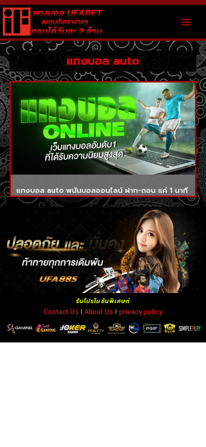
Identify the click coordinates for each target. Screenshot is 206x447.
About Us (98, 312)
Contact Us (61, 312)
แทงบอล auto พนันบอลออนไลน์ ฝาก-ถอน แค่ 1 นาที (102, 190)
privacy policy (140, 312)
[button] (186, 21)
